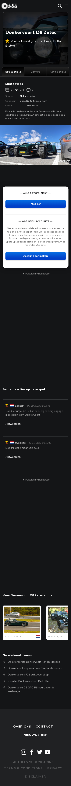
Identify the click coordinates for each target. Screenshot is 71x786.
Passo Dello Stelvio (30, 100)
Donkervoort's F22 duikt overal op (28, 674)
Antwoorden (13, 424)
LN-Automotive (27, 96)
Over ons (22, 727)
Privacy (54, 768)
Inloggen (35, 204)
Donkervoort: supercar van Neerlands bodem (35, 668)
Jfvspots (20, 443)
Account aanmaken (35, 256)
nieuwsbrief (35, 735)
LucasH (19, 406)
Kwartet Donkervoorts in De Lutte (28, 681)
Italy (44, 100)
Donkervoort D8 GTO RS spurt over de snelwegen (31, 689)
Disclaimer (35, 777)
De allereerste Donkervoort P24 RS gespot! (34, 662)
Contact (44, 727)
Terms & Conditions (23, 768)
